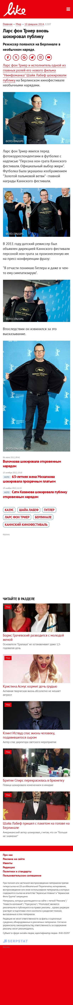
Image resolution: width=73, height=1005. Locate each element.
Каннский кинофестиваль (26, 525)
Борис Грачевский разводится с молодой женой (33, 637)
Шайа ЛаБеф (28, 510)
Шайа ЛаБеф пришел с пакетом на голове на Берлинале (36, 825)
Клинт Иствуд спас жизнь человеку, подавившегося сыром (29, 735)
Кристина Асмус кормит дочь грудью (30, 686)
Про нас (8, 855)
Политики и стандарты (17, 871)
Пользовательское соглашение (22, 875)
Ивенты (7, 863)
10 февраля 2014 (34, 24)
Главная (7, 24)
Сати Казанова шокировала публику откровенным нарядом (35, 494)
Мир (18, 24)
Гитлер (49, 510)
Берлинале (43, 517)
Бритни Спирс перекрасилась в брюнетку (33, 780)
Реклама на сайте (14, 859)
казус (9, 510)
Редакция (9, 867)
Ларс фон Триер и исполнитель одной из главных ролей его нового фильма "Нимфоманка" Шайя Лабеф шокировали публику (34, 72)
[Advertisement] (36, 565)
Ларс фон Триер (17, 517)
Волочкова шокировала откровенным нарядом (32, 463)
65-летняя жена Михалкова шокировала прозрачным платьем (29, 479)
